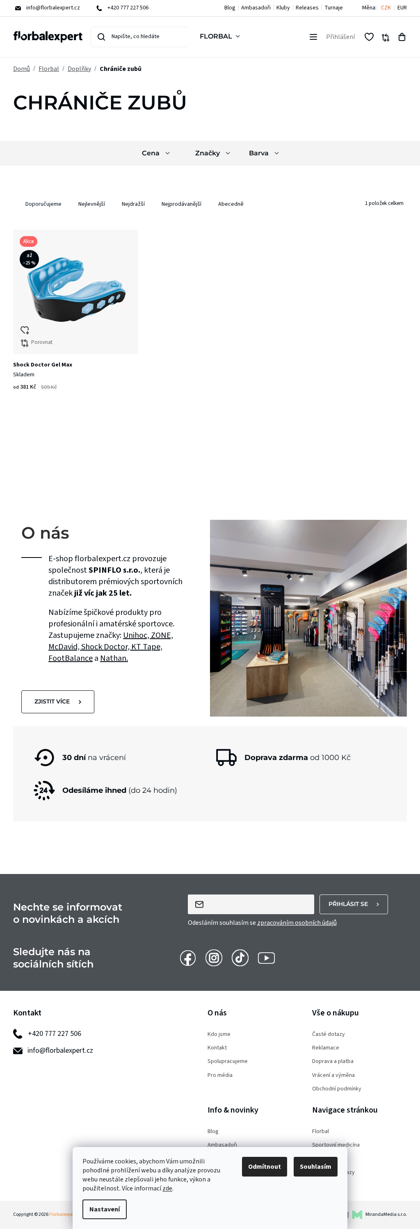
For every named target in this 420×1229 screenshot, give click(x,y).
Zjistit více (52, 701)
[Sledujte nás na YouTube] (266, 957)
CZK (386, 8)
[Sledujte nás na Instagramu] (213, 957)
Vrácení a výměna (333, 1075)
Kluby (283, 8)
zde (167, 1188)
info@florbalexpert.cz (60, 1050)
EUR (402, 8)
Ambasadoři (256, 8)
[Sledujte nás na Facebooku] (187, 957)
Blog (229, 8)
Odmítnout (264, 1166)
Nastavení (104, 1209)
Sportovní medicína (336, 1145)
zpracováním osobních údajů (297, 922)
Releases (307, 8)
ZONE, (162, 635)
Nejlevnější (91, 204)
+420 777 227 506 (54, 1034)
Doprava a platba (333, 1061)
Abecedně (231, 204)
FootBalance (70, 658)
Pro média (220, 1075)
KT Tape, (146, 647)
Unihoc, (137, 635)
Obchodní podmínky (336, 1089)
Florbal (320, 1132)
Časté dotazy (328, 1034)
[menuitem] (221, 36)
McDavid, (64, 647)
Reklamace (325, 1048)
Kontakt (217, 1048)
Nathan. (114, 658)
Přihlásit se (348, 904)
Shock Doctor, (106, 647)
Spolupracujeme (228, 1061)
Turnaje (333, 8)
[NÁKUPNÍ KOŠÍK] (402, 37)
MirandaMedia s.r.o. (386, 1214)
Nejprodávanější (181, 204)
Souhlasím (315, 1166)
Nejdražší (133, 204)
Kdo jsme (219, 1034)
